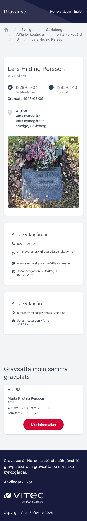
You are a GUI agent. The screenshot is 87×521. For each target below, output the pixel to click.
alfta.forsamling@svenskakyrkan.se (41, 313)
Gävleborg (54, 29)
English (78, 11)
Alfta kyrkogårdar (30, 34)
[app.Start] (6, 29)
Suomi (67, 11)
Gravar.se (15, 12)
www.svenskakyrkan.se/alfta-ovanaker (44, 263)
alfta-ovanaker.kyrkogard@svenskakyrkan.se (45, 253)
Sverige (27, 29)
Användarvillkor (18, 481)
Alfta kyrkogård (69, 34)
